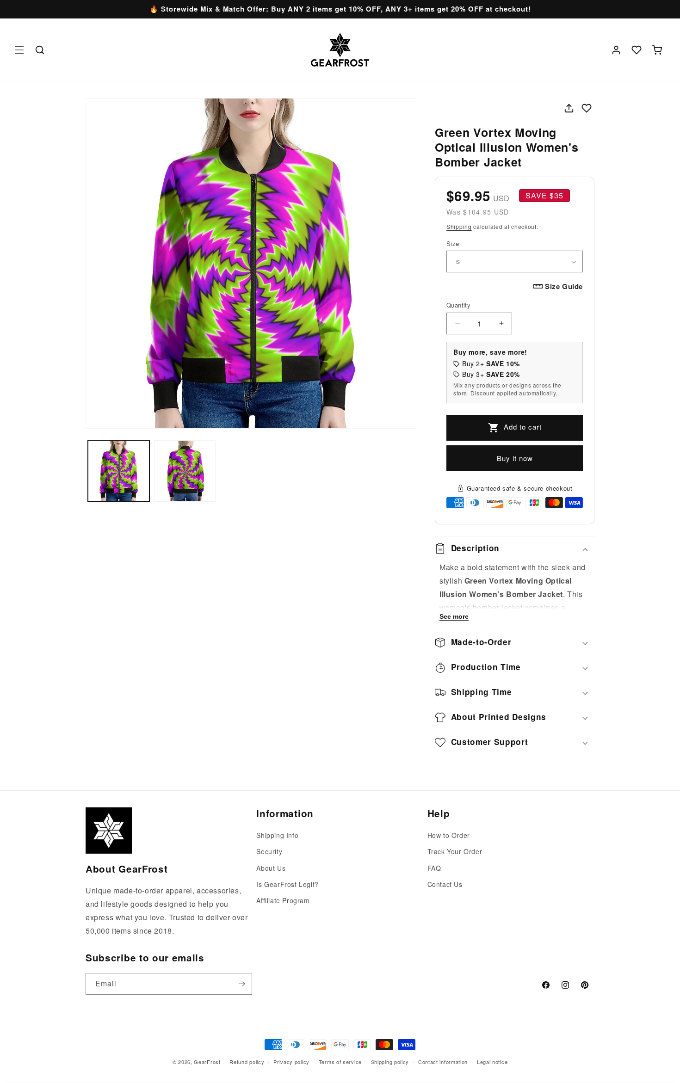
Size (452, 243)
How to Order (448, 835)
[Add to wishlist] (586, 108)
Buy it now (515, 458)
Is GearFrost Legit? (287, 884)
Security (269, 851)
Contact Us (445, 884)
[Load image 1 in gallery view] (118, 471)
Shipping (459, 226)
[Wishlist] (636, 50)
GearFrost (207, 1061)
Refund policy (246, 1061)
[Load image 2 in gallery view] (185, 471)
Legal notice (492, 1061)
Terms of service (340, 1061)
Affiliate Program (282, 900)
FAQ (434, 868)
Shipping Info (277, 835)
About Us (270, 868)
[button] (19, 50)
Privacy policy (291, 1061)
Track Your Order (454, 851)
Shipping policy (390, 1061)
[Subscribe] (241, 984)
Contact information (443, 1061)
